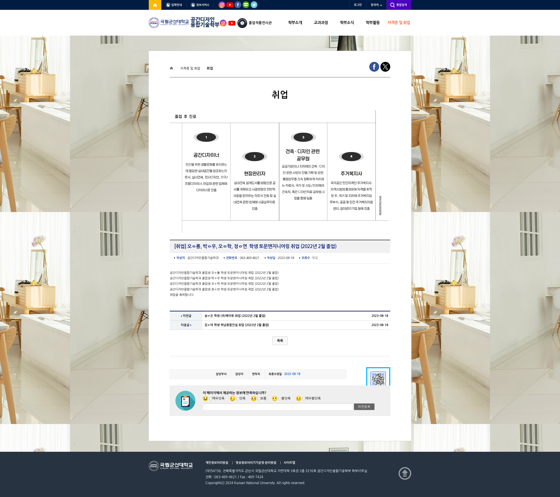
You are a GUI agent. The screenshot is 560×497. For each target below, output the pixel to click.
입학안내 (176, 4)
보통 (263, 398)
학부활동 (373, 23)
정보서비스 (202, 4)
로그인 (358, 4)
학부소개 (295, 23)
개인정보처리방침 (216, 462)
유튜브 (231, 23)
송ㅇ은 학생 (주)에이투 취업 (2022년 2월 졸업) (235, 315)
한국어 (375, 4)
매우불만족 (313, 398)
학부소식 (347, 23)
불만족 (285, 398)
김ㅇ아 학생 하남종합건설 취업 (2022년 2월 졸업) (237, 325)
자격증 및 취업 (398, 23)
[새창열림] (155, 5)
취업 (210, 68)
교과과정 (321, 23)
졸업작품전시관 (260, 22)
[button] (280, 340)
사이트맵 (289, 462)
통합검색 (401, 4)
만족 (242, 398)
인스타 (223, 23)
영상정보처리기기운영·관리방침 (256, 462)
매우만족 (218, 398)
